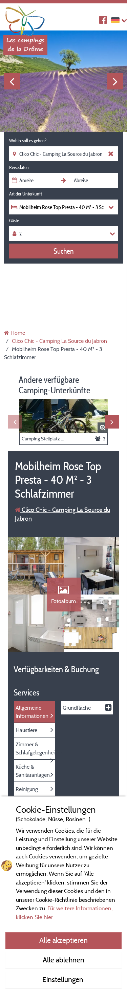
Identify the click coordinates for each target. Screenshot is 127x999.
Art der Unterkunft (25, 194)
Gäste (14, 220)
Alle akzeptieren (63, 940)
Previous (12, 81)
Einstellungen (63, 979)
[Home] (25, 18)
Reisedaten (19, 167)
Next (115, 81)
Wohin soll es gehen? (27, 141)
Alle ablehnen (63, 959)
